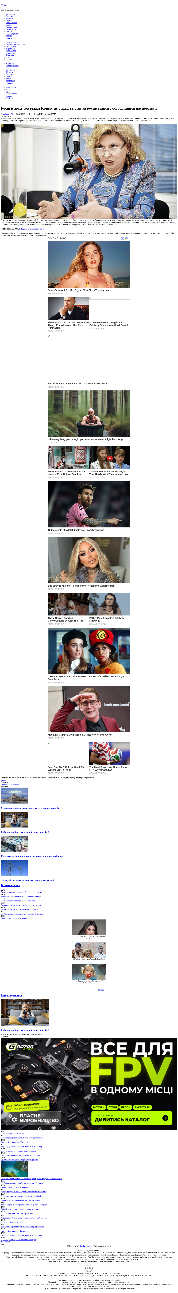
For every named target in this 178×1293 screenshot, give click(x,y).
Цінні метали (11, 23)
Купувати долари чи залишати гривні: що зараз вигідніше (32, 856)
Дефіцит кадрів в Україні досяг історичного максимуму (24, 1192)
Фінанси (9, 18)
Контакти (10, 64)
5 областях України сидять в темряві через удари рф (22, 1138)
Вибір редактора (11, 995)
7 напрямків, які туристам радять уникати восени (31, 1179)
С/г (7, 92)
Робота (9, 89)
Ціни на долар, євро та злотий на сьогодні (18, 1151)
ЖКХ (8, 57)
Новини (9, 96)
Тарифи (9, 36)
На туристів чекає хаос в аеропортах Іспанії (19, 901)
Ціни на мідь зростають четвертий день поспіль (20, 1213)
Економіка (10, 16)
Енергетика (10, 31)
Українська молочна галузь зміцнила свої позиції (21, 1155)
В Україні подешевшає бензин (31, 229)
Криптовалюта (12, 42)
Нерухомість (11, 29)
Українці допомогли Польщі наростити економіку (21, 1146)
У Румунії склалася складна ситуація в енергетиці (27, 880)
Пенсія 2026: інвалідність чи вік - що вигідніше (20, 1200)
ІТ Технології (11, 94)
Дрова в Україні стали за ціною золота (17, 918)
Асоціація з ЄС (7, 114)
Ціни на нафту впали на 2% (12, 1133)
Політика (9, 20)
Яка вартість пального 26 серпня (14, 1142)
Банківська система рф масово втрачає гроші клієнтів (23, 1196)
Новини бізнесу (12, 66)
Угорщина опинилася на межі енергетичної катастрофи (30, 808)
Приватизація (11, 27)
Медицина (10, 53)
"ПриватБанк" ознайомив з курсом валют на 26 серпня (23, 1218)
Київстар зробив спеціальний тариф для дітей (25, 832)
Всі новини (10, 14)
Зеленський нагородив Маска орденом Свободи (21, 896)
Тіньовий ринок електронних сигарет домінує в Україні (24, 1205)
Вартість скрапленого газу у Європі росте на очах (21, 892)
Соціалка (9, 98)
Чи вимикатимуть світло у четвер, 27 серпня (19, 909)
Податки (9, 83)
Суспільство (11, 51)
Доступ (9, 59)
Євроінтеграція (12, 46)
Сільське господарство (15, 44)
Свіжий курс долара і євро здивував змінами (19, 1209)
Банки (8, 25)
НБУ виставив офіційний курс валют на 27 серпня (22, 914)
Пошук (9, 38)
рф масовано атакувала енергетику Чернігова (20, 1160)
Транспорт (10, 55)
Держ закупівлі (12, 34)
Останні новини (10, 885)
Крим (3, 780)
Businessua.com (86, 1246)
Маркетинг (10, 49)
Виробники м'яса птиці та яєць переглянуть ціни (21, 905)
